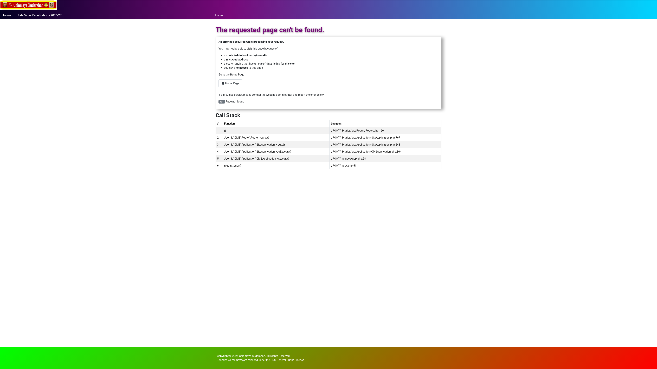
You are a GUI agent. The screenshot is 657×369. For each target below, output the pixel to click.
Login (219, 15)
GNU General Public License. (287, 360)
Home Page (231, 83)
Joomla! (222, 360)
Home (7, 15)
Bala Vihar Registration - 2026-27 (39, 15)
